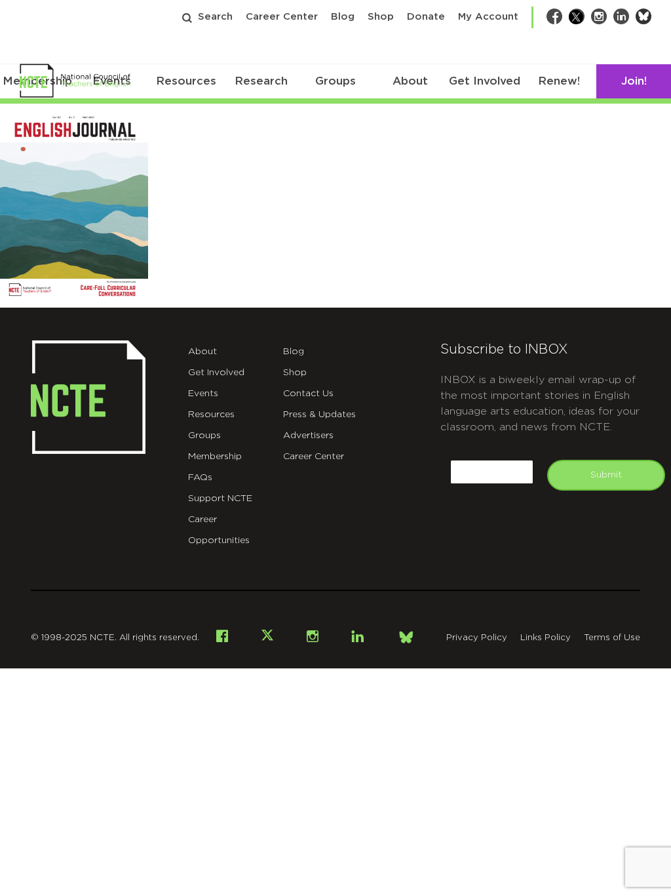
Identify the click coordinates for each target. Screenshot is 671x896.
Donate (426, 17)
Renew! (559, 81)
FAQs (200, 477)
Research (261, 81)
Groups (335, 81)
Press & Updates (319, 414)
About (410, 81)
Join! (634, 81)
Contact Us (308, 393)
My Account (488, 17)
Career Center (282, 17)
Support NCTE (220, 498)
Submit (606, 474)
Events (203, 393)
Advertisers (308, 435)
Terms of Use (612, 638)
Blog (343, 17)
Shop (381, 17)
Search (215, 17)
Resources (186, 81)
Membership (215, 456)
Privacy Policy (476, 638)
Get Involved (484, 81)
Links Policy (545, 638)
